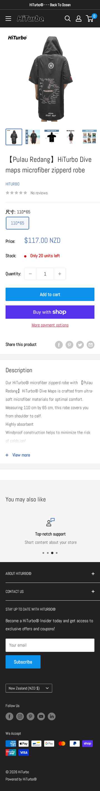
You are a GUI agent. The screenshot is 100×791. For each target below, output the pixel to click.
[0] (89, 18)
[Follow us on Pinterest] (30, 716)
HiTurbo (12, 184)
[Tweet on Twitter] (80, 344)
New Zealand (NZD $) (24, 688)
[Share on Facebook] (59, 344)
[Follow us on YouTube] (41, 716)
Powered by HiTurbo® (21, 779)
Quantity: (13, 274)
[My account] (78, 19)
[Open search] (68, 19)
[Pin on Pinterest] (69, 344)
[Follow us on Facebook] (9, 716)
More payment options (50, 325)
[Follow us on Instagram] (20, 716)
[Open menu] (8, 18)
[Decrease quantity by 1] (30, 274)
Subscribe (23, 662)
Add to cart (50, 294)
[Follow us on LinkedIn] (52, 716)
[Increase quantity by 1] (60, 274)
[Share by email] (90, 344)
